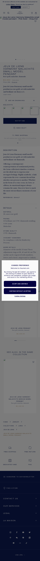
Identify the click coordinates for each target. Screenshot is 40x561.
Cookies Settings (20, 296)
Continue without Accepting (20, 291)
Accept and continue (20, 284)
